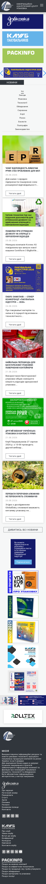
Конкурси (6, 840)
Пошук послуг (8, 876)
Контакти (6, 809)
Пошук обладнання (11, 871)
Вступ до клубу (9, 836)
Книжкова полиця (10, 807)
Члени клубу (7, 833)
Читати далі (15, 193)
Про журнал (7, 790)
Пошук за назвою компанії (14, 864)
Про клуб (6, 831)
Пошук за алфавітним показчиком (18, 866)
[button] (1, 73)
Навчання (6, 843)
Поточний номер (10, 793)
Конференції (7, 838)
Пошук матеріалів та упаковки (16, 874)
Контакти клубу (9, 845)
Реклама (6, 802)
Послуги (5, 804)
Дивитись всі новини (23, 529)
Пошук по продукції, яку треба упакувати (21, 869)
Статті (5, 797)
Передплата (7, 795)
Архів (4, 800)
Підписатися (23, 562)
